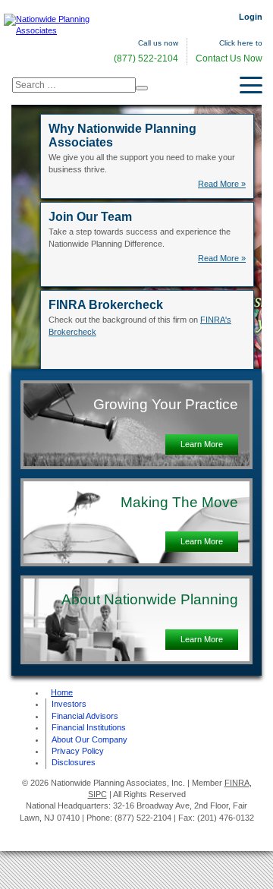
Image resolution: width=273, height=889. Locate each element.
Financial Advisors (85, 715)
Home (62, 692)
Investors (69, 703)
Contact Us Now (229, 58)
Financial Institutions (89, 727)
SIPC (97, 794)
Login (250, 16)
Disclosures (74, 762)
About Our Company (89, 739)
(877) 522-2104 (146, 58)
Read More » (222, 183)
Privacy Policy (78, 750)
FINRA (236, 782)
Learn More (201, 444)
